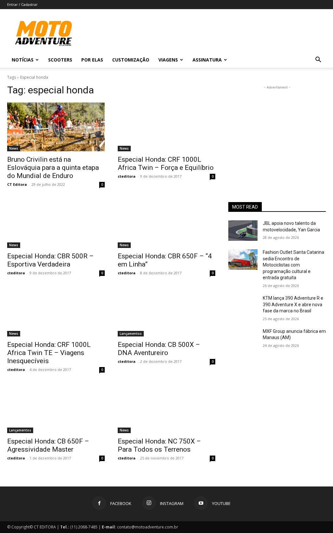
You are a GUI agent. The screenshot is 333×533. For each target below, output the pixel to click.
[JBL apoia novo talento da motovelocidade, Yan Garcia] (243, 230)
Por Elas (92, 60)
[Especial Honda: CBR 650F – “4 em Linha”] (166, 223)
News (13, 148)
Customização (130, 60)
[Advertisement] (277, 131)
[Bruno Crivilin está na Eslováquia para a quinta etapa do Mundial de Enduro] (56, 126)
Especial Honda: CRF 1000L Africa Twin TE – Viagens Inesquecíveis (49, 353)
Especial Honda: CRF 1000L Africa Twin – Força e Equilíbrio (166, 163)
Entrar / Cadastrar (22, 4)
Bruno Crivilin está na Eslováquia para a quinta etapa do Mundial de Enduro (53, 168)
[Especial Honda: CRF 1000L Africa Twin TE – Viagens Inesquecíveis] (56, 312)
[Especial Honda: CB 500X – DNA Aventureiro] (166, 312)
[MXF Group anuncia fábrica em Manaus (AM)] (243, 338)
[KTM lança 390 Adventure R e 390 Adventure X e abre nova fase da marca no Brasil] (243, 305)
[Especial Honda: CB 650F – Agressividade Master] (56, 408)
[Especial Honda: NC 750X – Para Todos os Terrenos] (166, 408)
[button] (318, 60)
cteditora (127, 176)
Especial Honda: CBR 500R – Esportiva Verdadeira (50, 260)
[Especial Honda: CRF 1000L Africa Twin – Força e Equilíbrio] (166, 126)
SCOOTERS (60, 60)
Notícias (22, 60)
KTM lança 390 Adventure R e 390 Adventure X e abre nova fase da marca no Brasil (293, 304)
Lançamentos (131, 333)
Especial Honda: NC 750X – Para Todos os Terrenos (159, 445)
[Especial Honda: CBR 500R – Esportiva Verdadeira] (56, 223)
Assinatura (207, 60)
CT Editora (17, 184)
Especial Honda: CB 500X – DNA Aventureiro (159, 349)
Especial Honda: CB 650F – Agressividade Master (48, 445)
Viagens (168, 60)
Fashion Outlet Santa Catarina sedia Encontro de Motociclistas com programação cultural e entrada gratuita (293, 265)
